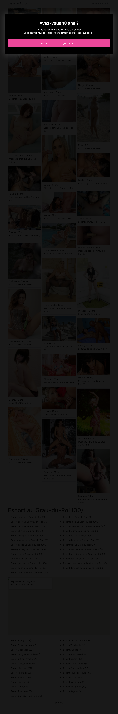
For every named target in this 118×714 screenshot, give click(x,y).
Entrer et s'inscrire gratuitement (59, 43)
